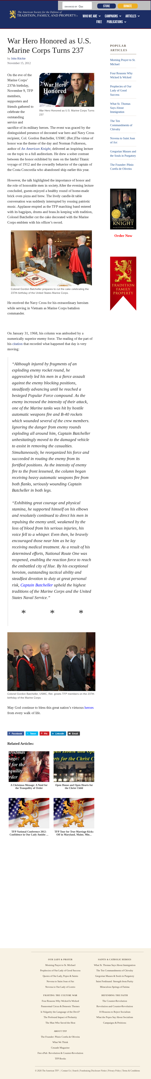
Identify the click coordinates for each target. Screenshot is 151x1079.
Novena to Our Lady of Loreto (60, 987)
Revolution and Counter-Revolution (114, 1006)
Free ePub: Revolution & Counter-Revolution (60, 1053)
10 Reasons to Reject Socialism (114, 1011)
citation (17, 344)
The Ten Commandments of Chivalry (121, 125)
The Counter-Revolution (114, 1001)
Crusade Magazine (60, 1047)
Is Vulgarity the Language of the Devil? (60, 1011)
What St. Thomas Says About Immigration (120, 108)
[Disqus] (51, 893)
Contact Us (66, 1070)
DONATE (128, 6)
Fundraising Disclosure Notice (93, 1070)
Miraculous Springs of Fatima (114, 987)
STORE (106, 6)
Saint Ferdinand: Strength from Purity (114, 981)
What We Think (60, 1042)
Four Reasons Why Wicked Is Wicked (121, 75)
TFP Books (60, 1058)
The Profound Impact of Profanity (60, 1017)
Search (75, 1070)
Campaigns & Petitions (114, 1022)
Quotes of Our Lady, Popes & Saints (60, 976)
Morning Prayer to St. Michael (122, 62)
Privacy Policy (114, 1070)
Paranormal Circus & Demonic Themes (60, 1006)
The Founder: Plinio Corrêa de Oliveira (122, 166)
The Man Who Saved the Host (60, 1022)
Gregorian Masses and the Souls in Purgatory (123, 153)
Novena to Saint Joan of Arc (122, 140)
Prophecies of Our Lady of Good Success (120, 90)
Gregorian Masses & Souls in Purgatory (114, 976)
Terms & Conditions (131, 1070)
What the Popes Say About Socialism (114, 1017)
